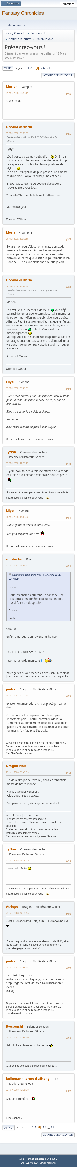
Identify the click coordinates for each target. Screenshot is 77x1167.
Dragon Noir (16, 766)
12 (50, 68)
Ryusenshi (14, 1026)
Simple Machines (48, 1163)
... (47, 68)
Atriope (12, 906)
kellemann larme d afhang (28, 1078)
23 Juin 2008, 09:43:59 (17, 772)
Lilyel (10, 382)
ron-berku (14, 559)
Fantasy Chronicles (23, 13)
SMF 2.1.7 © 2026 (30, 1163)
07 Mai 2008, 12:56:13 (17, 463)
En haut (8, 1127)
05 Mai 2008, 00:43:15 (17, 92)
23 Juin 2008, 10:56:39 (17, 860)
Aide (21, 1158)
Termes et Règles (35, 1158)
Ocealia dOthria (19, 127)
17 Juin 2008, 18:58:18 (17, 565)
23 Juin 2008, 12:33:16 (17, 912)
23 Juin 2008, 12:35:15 (17, 967)
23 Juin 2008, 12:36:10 (17, 1037)
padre (10, 689)
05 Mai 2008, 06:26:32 (17, 133)
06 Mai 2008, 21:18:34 (17, 286)
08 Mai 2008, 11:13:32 (17, 516)
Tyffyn (11, 452)
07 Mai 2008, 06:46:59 (17, 388)
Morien (12, 86)
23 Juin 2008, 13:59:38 (17, 1089)
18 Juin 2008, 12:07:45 (17, 695)
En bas (7, 68)
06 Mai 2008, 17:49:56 (17, 238)
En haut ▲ (52, 1158)
